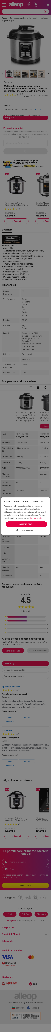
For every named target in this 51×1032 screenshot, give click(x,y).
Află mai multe (35, 518)
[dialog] (25, 516)
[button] (25, 530)
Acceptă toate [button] (26, 524)
